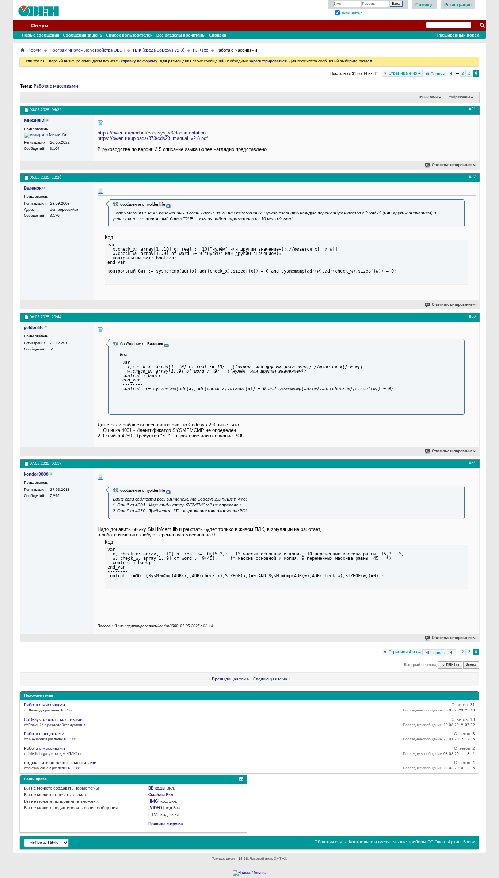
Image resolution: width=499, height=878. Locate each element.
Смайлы (156, 795)
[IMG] (153, 801)
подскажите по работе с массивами (60, 762)
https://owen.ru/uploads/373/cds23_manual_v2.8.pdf (153, 138)
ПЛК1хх (200, 50)
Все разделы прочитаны (180, 35)
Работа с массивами (56, 86)
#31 (472, 109)
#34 (472, 463)
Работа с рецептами (44, 733)
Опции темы (428, 97)
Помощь (424, 4)
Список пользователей (129, 35)
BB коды (156, 788)
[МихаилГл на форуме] (45, 135)
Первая (437, 74)
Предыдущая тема (230, 679)
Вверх (471, 665)
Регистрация (458, 4)
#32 (472, 177)
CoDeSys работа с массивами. (54, 719)
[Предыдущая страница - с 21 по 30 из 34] (451, 74)
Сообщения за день (82, 35)
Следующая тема (270, 679)
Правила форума (165, 824)
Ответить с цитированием (454, 165)
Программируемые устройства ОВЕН (87, 50)
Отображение (458, 97)
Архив (454, 842)
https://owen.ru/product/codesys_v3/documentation (152, 133)
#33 (472, 316)
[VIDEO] (156, 808)
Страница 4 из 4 (405, 73)
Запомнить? (351, 13)
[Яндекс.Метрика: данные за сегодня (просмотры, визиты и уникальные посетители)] (249, 873)
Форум (39, 25)
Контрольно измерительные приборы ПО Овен (397, 842)
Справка (217, 35)
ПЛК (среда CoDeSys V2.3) (158, 50)
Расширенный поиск (458, 35)
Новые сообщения (40, 35)
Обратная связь (330, 842)
